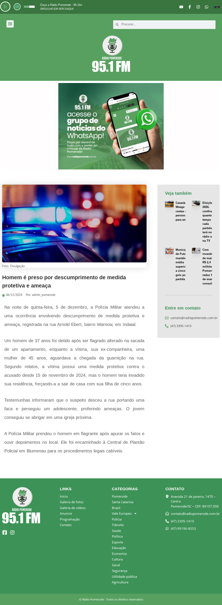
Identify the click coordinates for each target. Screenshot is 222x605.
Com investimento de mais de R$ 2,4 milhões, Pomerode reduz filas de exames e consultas (211, 266)
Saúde (116, 530)
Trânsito (118, 525)
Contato (66, 525)
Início (64, 496)
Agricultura (120, 582)
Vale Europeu (122, 513)
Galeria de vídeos (73, 508)
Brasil (116, 508)
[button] (10, 23)
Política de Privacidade (42, 601)
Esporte (117, 542)
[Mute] (17, 6)
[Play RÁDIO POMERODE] (5, 7)
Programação (70, 519)
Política (117, 536)
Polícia (117, 519)
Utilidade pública (124, 576)
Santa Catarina (122, 502)
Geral (116, 565)
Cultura (117, 559)
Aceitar (168, 597)
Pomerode (119, 496)
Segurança (119, 570)
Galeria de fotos (71, 502)
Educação (119, 548)
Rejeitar (193, 597)
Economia (119, 553)
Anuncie (66, 513)
